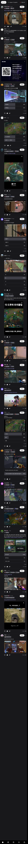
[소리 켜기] (25, 14)
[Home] (2, 842)
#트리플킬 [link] (12, 368)
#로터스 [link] (5, 368)
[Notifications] (19, 842)
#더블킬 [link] (13, 153)
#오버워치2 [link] (6, 392)
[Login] (24, 842)
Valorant (23, 2)
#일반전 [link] (8, 368)
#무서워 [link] (14, 599)
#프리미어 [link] (8, 344)
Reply (8, 33)
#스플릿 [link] (5, 574)
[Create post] (13, 842)
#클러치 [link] (8, 10)
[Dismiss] (25, 61)
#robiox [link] (12, 537)
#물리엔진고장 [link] (9, 599)
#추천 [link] (22, 537)
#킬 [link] (11, 344)
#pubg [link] (5, 599)
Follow (22, 6)
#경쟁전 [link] (8, 574)
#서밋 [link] (5, 344)
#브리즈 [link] (5, 487)
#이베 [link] (19, 537)
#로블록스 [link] (8, 537)
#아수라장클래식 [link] (7, 510)
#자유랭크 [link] (10, 153)
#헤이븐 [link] (5, 10)
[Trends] (8, 842)
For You (3, 2)
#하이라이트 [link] (15, 392)
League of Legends (13, 2)
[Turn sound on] (8, 23)
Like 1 (5, 33)
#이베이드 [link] (16, 537)
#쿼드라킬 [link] (12, 487)
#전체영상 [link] (10, 392)
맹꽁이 (5, 28)
